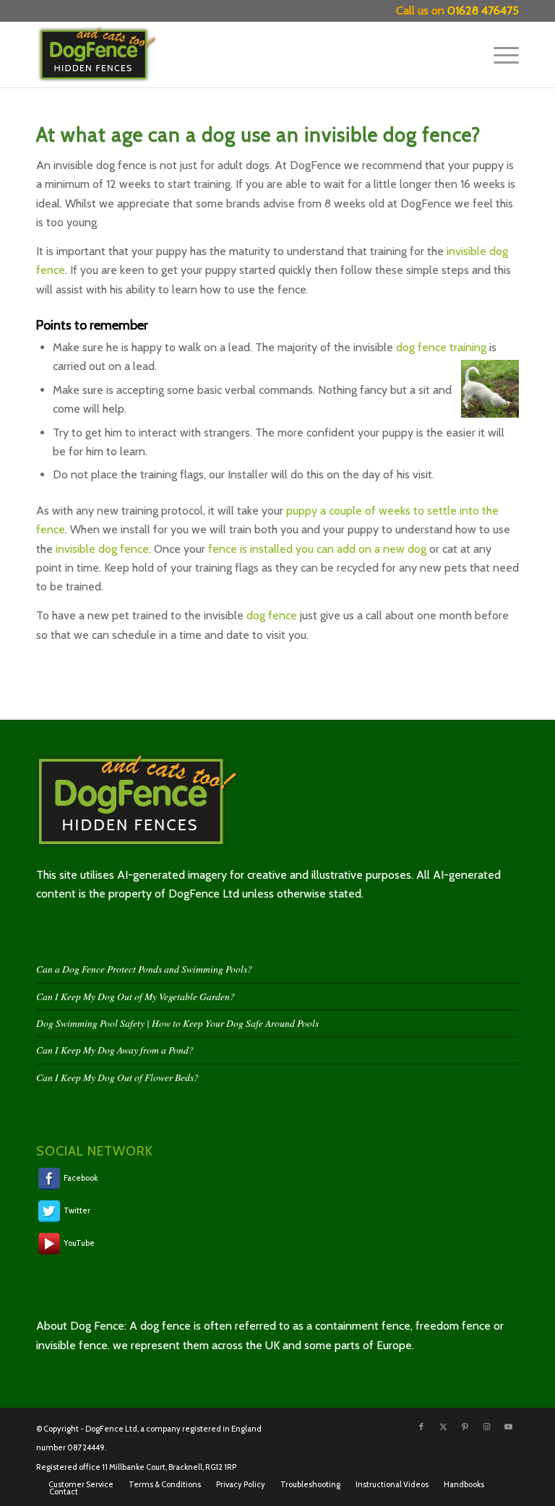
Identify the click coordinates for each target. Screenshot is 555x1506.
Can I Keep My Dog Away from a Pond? (115, 1050)
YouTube (78, 1243)
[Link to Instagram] (486, 1426)
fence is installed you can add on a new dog (317, 549)
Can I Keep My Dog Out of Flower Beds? (117, 1077)
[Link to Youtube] (508, 1426)
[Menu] (499, 54)
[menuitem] (499, 54)
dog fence (271, 615)
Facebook (80, 1177)
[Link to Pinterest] (465, 1426)
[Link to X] (443, 1426)
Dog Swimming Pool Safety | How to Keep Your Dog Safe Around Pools (177, 1023)
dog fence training (441, 347)
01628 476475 (483, 10)
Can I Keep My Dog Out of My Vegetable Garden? (135, 996)
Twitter (76, 1210)
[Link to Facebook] (421, 1426)
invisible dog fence (102, 549)
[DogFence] (107, 54)
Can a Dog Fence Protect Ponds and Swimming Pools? (144, 969)
